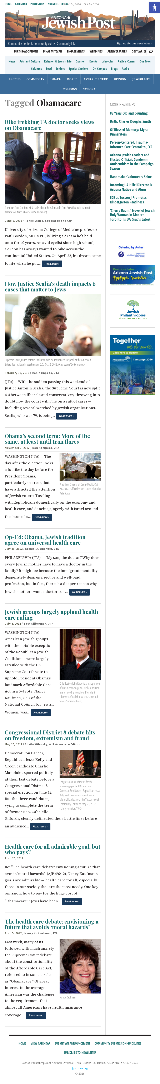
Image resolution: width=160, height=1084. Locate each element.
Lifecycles (108, 61)
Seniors (60, 68)
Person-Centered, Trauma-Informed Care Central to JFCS (131, 144)
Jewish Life (141, 79)
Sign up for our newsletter (133, 43)
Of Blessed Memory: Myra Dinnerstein (129, 131)
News (12, 61)
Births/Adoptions (26, 51)
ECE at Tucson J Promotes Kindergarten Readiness (128, 199)
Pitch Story (37, 4)
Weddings (96, 51)
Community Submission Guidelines (118, 1043)
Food (49, 68)
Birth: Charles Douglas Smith (130, 121)
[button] (154, 7)
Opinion (80, 61)
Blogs (114, 68)
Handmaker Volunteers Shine (131, 177)
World (72, 79)
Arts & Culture (96, 79)
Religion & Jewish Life (57, 61)
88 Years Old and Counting (129, 113)
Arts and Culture (30, 61)
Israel (55, 79)
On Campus (100, 68)
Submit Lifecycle (58, 4)
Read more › (52, 263)
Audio (125, 68)
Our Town (145, 61)
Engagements (76, 51)
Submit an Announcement (72, 1043)
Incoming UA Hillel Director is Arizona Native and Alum (131, 187)
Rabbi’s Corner (126, 61)
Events (93, 61)
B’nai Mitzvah (52, 51)
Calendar (21, 4)
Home (8, 4)
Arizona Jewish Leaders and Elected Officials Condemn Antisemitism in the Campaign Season (132, 162)
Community (35, 79)
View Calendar (40, 1043)
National (90, 89)
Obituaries (139, 51)
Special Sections (79, 68)
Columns (36, 68)
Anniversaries (117, 51)
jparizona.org (80, 1068)
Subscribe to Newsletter (80, 1052)
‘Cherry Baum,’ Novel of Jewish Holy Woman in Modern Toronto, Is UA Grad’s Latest (132, 215)
